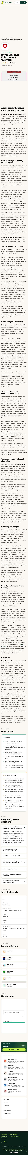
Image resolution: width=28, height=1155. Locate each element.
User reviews (7, 1116)
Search (23, 2)
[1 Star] (2, 63)
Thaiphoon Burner (12, 1077)
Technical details (7, 1110)
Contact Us (4, 1138)
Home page (4, 1134)
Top (5, 1141)
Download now (15, 1049)
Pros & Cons (6, 1105)
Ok (11, 1152)
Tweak (16, 38)
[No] (26, 1151)
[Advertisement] (14, 21)
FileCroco (8, 3)
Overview (6, 1102)
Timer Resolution (12, 1059)
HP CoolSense (11, 1083)
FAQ (5, 1108)
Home (2, 38)
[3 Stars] (5, 63)
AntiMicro (10, 1071)
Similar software (7, 1113)
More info (15, 1152)
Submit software (13, 1134)
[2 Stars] (4, 63)
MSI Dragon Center (12, 1089)
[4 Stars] (7, 63)
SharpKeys (10, 1065)
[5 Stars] (9, 63)
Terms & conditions (14, 1136)
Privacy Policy (4, 1136)
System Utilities (9, 38)
